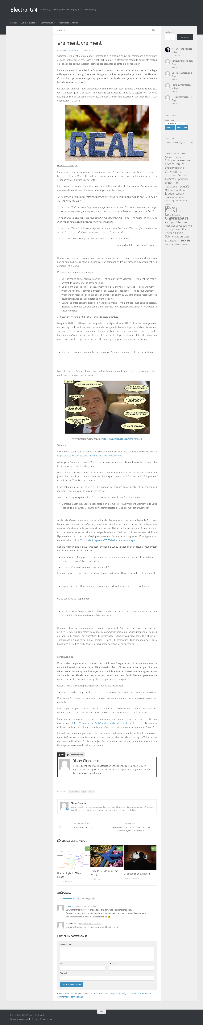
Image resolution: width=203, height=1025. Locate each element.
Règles (83, 791)
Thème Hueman (46, 1019)
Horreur (182, 190)
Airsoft (167, 154)
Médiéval (168, 204)
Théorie (184, 240)
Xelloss (68, 906)
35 (121, 849)
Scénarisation (174, 236)
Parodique (169, 222)
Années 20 (175, 153)
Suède (167, 241)
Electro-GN (23, 9)
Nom (62, 963)
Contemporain (175, 168)
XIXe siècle (176, 244)
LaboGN (180, 193)
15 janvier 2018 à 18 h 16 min (90, 924)
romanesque (170, 229)
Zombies (185, 244)
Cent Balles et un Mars (183, 161)
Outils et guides (28, 22)
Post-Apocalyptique (176, 225)
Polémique (181, 222)
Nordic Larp (172, 214)
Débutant (183, 175)
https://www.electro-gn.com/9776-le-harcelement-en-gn (104, 540)
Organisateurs (74, 791)
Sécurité (91, 791)
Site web (63, 973)
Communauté (47, 22)
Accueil (13, 22)
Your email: (170, 120)
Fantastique (171, 186)
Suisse (186, 237)
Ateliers (180, 157)
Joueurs (170, 193)
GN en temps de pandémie (137, 873)
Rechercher (170, 32)
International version (68, 22)
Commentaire (66, 944)
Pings (89, 898)
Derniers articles (76, 755)
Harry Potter (174, 190)
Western (168, 244)
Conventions (173, 171)
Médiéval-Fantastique (173, 209)
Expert (169, 179)
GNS (167, 190)
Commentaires (70, 898)
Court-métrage (170, 176)
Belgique (170, 160)
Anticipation (170, 157)
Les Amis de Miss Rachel (174, 197)
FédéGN (183, 186)
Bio (62, 755)
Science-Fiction (174, 232)
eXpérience (182, 179)
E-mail (112, 963)
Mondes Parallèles (182, 201)
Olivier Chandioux (69, 50)
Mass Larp (169, 200)
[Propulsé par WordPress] (29, 1019)
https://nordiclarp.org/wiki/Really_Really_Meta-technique (103, 723)
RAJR (190, 226)
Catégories (169, 138)
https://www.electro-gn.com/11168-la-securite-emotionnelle (89, 455)
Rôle (183, 229)
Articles (62, 30)
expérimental (174, 182)
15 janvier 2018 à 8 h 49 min (85, 906)
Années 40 (184, 154)
